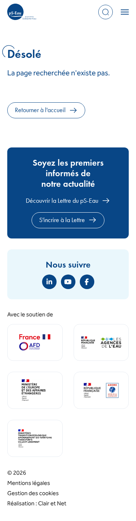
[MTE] (35, 438)
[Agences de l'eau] (101, 342)
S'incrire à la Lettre (62, 220)
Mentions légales (28, 483)
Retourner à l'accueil (40, 110)
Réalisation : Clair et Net (36, 504)
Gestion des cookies (33, 494)
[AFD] (35, 342)
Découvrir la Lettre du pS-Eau (62, 201)
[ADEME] (101, 390)
